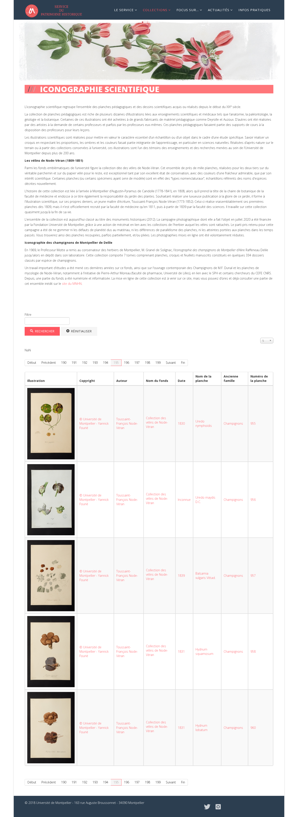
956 (253, 500)
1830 (181, 423)
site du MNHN (71, 283)
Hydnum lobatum (201, 727)
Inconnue (184, 500)
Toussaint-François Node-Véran (127, 423)
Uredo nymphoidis (203, 423)
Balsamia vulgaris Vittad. (205, 575)
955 (253, 423)
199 (158, 362)
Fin (183, 362)
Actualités (218, 10)
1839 (181, 575)
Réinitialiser (81, 331)
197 (137, 362)
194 (105, 362)
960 (253, 728)
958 (253, 651)
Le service (124, 10)
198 (147, 362)
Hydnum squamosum (204, 651)
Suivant (171, 362)
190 (63, 362)
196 (126, 362)
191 (74, 362)
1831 (181, 651)
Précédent (48, 362)
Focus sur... (187, 10)
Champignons (233, 423)
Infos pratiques (254, 10)
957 (253, 575)
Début (31, 362)
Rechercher (44, 331)
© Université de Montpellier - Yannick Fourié (94, 423)
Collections (155, 10)
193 (95, 362)
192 (84, 362)
